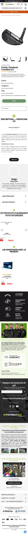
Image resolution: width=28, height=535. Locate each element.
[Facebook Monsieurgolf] (10, 406)
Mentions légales (6, 525)
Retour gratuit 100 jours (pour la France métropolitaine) (14, 1)
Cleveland (5, 65)
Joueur (3, 80)
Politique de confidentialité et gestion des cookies (17, 526)
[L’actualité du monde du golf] (14, 414)
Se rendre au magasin (14, 483)
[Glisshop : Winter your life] (10, 4)
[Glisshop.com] (8, 511)
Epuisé (14, 101)
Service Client (8, 498)
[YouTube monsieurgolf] (17, 406)
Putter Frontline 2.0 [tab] (14, 127)
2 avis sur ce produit (12, 71)
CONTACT (14, 357)
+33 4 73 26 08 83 (15, 364)
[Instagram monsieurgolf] (13, 406)
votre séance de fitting (17, 440)
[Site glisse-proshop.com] (20, 511)
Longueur (5, 85)
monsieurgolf (8, 495)
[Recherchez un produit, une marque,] (21, 8)
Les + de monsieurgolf (12, 501)
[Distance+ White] (7, 265)
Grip (3, 90)
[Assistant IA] (25, 8)
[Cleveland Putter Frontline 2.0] (14, 36)
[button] (14, 196)
